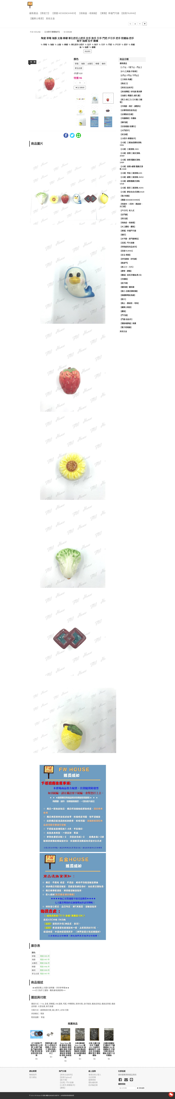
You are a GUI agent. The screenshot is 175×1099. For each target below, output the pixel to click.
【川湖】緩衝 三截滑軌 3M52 (132, 177)
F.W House (35, 32)
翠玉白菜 (78, 68)
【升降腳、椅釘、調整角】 (131, 106)
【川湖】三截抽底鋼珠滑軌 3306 (131, 144)
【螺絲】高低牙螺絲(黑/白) (131, 275)
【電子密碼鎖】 (126, 327)
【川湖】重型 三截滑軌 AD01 (132, 188)
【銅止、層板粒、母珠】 (130, 303)
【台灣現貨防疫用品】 (129, 110)
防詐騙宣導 (93, 1085)
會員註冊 (92, 1075)
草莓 (76, 64)
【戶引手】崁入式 (127, 211)
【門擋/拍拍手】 (126, 319)
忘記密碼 (92, 1077)
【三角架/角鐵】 (126, 79)
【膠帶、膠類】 (126, 271)
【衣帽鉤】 (124, 279)
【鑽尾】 (123, 311)
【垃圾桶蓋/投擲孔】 (128, 126)
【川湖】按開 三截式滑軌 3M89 (130, 154)
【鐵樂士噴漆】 (37, 19)
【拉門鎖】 (124, 215)
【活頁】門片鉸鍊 (127, 243)
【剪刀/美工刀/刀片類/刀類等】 (131, 101)
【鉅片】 (123, 299)
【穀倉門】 (124, 263)
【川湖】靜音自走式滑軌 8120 (132, 192)
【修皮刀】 (44, 13)
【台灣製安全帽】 (127, 114)
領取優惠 (141, 1088)
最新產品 (33, 13)
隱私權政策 (93, 1082)
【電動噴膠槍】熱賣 (128, 323)
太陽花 (90, 64)
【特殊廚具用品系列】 (129, 247)
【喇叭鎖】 (124, 122)
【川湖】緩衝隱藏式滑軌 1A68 (130, 182)
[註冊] (135, 23)
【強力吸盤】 (125, 196)
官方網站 (33, 1077)
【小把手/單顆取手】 (52, 32)
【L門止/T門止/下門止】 (130, 76)
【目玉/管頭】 (125, 255)
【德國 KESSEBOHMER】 (64, 13)
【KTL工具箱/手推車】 (129, 71)
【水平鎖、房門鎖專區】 (130, 239)
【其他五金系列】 (127, 88)
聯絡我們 (33, 1075)
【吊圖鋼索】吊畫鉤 (128, 118)
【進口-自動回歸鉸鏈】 (129, 291)
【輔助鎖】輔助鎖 (127, 287)
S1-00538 (68, 32)
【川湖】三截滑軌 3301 (129, 149)
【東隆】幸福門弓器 (109, 13)
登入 (99, 1075)
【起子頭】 (124, 283)
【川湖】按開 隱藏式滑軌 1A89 (130, 161)
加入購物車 (80, 87)
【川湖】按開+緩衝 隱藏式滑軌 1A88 (131, 168)
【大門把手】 (125, 131)
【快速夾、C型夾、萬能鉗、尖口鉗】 (131, 205)
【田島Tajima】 (128, 13)
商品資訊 (87, 51)
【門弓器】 (124, 315)
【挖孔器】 (124, 219)
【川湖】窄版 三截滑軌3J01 (131, 173)
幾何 (103, 64)
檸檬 (97, 64)
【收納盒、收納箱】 (88, 13)
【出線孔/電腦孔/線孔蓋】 (130, 96)
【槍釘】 (123, 235)
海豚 (83, 64)
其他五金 (50, 19)
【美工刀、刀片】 (127, 267)
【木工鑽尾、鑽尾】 (128, 227)
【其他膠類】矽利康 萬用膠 (131, 92)
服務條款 (92, 1080)
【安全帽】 (124, 134)
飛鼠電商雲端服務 (67, 1095)
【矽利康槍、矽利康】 (129, 259)
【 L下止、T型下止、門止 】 (131, 67)
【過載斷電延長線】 (128, 295)
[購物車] (145, 23)
